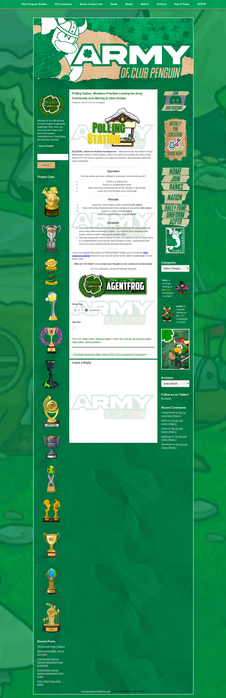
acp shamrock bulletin (141, 339)
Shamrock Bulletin (103, 339)
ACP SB (127, 339)
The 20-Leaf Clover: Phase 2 (51, 646)
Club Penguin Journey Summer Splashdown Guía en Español (50, 662)
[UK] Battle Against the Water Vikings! (91, 354)
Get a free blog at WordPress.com (96, 691)
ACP (121, 339)
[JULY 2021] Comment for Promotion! (127, 354)
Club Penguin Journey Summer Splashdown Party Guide (50, 673)
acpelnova (166, 436)
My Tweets (166, 398)
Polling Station (88, 339)
